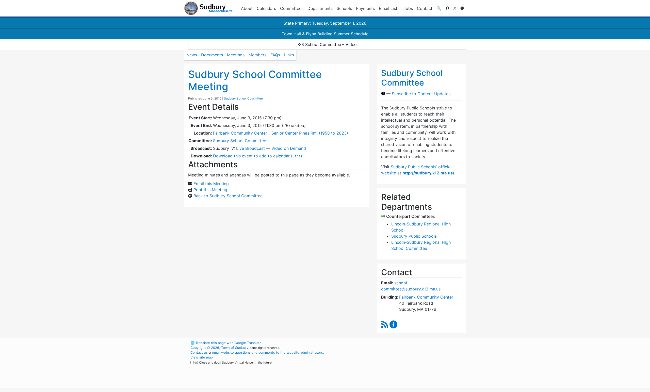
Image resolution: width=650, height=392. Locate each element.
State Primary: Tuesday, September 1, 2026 (325, 23)
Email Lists (389, 8)
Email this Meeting (211, 183)
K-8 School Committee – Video (327, 44)
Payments (365, 8)
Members (257, 54)
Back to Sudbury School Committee (228, 195)
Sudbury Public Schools (414, 236)
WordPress (397, 343)
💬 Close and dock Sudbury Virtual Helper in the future (233, 362)
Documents (212, 54)
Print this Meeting (210, 189)
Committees (291, 8)
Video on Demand (288, 148)
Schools (344, 8)
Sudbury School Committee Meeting (255, 80)
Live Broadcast (250, 148)
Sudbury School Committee (243, 98)
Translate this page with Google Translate (226, 343)
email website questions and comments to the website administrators (267, 352)
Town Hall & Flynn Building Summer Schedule (325, 33)
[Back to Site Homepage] (208, 8)
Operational (406, 367)
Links (289, 54)
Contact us (199, 352)
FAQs (275, 54)
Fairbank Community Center (426, 297)
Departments (320, 8)
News (191, 54)
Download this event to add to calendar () (257, 155)
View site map (201, 357)
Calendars (266, 8)
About (247, 8)
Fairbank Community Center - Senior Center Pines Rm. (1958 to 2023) (280, 133)
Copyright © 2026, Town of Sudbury (219, 348)
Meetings (236, 54)
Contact (424, 8)
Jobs (408, 8)
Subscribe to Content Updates (421, 93)
